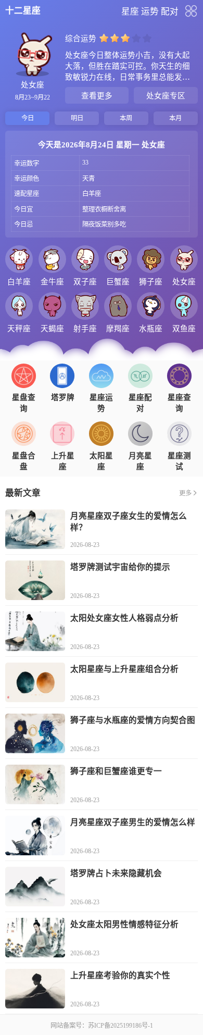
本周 (126, 118)
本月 (175, 118)
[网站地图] (191, 11)
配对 (170, 12)
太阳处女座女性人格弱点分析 (124, 618)
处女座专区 (165, 96)
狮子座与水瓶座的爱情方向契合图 (132, 720)
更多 (185, 493)
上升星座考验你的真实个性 (120, 975)
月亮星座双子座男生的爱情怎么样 (132, 822)
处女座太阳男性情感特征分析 (124, 924)
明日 (77, 118)
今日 (27, 118)
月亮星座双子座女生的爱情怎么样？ (128, 522)
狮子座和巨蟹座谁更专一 (116, 771)
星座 (130, 12)
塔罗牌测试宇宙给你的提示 (120, 567)
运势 (150, 12)
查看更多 (96, 96)
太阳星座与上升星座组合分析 (124, 669)
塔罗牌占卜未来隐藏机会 (116, 873)
